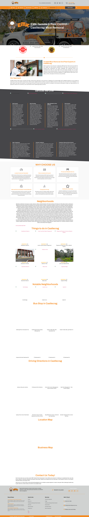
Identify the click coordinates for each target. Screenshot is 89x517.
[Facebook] (55, 3)
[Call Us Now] (67, 3)
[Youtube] (60, 3)
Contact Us (44, 7)
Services (29, 7)
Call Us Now (71, 2)
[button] (77, 8)
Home (13, 7)
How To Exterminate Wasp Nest (13, 514)
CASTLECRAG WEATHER (44, 229)
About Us (21, 7)
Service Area (52, 7)
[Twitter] (57, 3)
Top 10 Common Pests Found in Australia (14, 506)
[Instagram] (62, 3)
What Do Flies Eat (11, 510)
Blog (37, 7)
